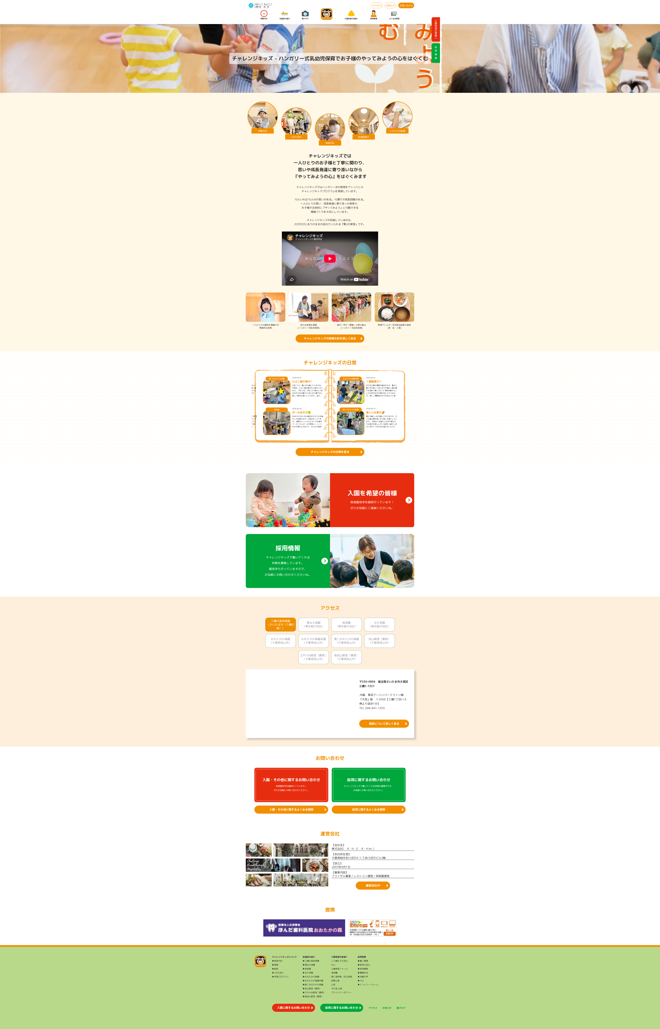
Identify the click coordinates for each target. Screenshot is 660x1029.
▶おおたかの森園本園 (313, 980)
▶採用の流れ (364, 964)
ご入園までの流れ (339, 960)
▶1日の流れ (278, 972)
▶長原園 (307, 968)
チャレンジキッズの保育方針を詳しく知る (330, 338)
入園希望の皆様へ (351, 18)
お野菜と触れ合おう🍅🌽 (307, 412)
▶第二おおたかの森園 (313, 984)
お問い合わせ (406, 5)
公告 (333, 984)
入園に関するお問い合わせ (293, 1008)
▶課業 (275, 964)
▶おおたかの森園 (311, 976)
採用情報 (373, 18)
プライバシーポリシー (341, 992)
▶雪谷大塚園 (309, 964)
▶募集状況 (363, 972)
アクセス (376, 5)
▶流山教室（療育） (312, 988)
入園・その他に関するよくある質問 (291, 809)
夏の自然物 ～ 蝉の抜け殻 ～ (307, 381)
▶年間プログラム (280, 976)
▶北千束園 (308, 972)
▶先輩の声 (363, 976)
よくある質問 (394, 18)
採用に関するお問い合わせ (341, 1008)
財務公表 (335, 980)
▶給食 (275, 968)
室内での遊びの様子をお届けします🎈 (381, 381)
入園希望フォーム (339, 968)
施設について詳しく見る (384, 723)
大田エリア (258, 4)
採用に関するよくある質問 (368, 809)
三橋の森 (257, 6)
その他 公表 (336, 988)
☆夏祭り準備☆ (375, 412)
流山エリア (268, 4)
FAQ (333, 964)
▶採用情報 (363, 968)
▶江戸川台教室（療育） (314, 992)
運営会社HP (373, 885)
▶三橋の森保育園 (311, 960)
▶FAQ (361, 980)
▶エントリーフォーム (368, 984)
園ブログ (305, 18)
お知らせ (390, 5)
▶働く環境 (363, 960)
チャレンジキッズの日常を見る (330, 452)
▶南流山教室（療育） (313, 996)
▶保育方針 (277, 960)
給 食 (266, 6)
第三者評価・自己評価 (341, 976)
